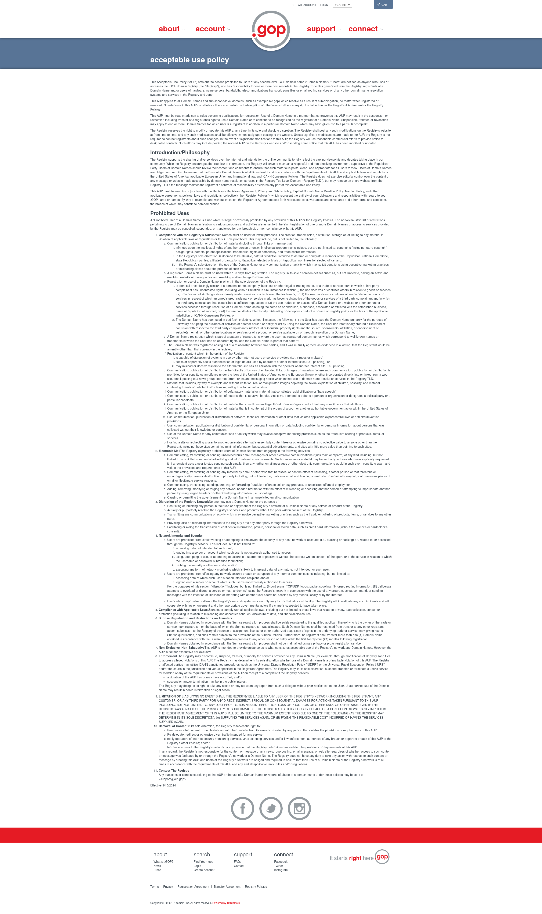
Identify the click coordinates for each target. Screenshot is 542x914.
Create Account (304, 5)
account (211, 28)
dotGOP (271, 29)
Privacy (168, 886)
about (170, 28)
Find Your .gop (203, 861)
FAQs (237, 861)
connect (364, 28)
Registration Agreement (193, 886)
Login (324, 5)
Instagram (299, 808)
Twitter (271, 808)
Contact (239, 866)
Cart (385, 4)
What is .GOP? (163, 861)
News (157, 866)
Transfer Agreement (227, 886)
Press (157, 870)
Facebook (242, 808)
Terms (154, 886)
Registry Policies (256, 886)
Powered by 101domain (226, 902)
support (322, 28)
